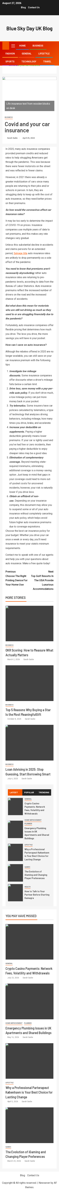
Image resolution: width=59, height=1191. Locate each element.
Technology (28, 61)
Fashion (10, 53)
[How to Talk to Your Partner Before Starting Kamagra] (15, 892)
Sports (10, 61)
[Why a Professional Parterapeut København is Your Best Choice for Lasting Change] (15, 852)
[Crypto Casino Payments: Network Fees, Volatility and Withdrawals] (15, 806)
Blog (23, 7)
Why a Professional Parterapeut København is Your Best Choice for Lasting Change (37, 854)
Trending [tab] (44, 792)
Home (22, 45)
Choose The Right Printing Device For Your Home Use (17, 578)
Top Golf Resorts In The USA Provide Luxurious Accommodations (42, 580)
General (26, 53)
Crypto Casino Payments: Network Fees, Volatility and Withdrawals (35, 808)
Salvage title (20, 253)
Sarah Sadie (12, 138)
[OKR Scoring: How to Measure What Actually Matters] (29, 623)
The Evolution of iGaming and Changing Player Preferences (36, 875)
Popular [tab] (29, 792)
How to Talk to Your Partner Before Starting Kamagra (37, 895)
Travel (47, 61)
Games (27, 867)
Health (28, 887)
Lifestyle (44, 53)
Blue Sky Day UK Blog (29, 28)
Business (38, 45)
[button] (13, 46)
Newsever (44, 1182)
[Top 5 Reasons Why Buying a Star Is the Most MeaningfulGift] (29, 683)
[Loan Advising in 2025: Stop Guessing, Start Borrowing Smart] (29, 743)
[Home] (5, 45)
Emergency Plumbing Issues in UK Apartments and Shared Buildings (37, 833)
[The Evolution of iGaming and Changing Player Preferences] (15, 873)
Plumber (28, 824)
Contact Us (34, 7)
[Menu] (13, 46)
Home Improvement (33, 820)
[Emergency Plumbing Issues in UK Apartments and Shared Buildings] (15, 829)
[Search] (54, 46)
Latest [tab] (14, 792)
